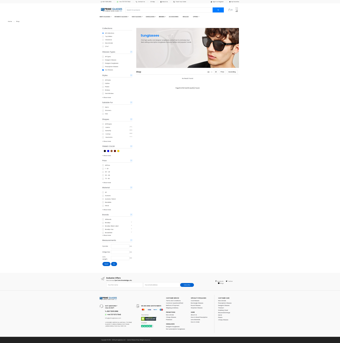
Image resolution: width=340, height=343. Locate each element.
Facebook (220, 281)
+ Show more (106, 97)
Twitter (230, 281)
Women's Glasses (121, 17)
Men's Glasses (105, 17)
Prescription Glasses (225, 303)
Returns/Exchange (224, 313)
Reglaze (186, 17)
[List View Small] (211, 72)
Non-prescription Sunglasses (175, 329)
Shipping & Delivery (172, 308)
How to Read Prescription (199, 317)
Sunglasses (150, 17)
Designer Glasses (224, 305)
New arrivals (170, 315)
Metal (220, 315)
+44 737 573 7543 (124, 2)
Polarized (169, 320)
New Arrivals (222, 301)
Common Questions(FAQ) (174, 303)
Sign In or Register (218, 2)
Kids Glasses (136, 17)
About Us (165, 2)
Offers (195, 17)
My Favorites (235, 2)
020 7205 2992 (106, 2)
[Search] (218, 9)
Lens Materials (195, 320)
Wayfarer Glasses (196, 308)
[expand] (131, 222)
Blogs (222, 283)
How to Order (195, 322)
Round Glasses (196, 305)
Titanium (221, 308)
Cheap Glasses (171, 317)
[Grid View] (208, 72)
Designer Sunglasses (173, 327)
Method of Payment (172, 305)
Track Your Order (181, 2)
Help (153, 2)
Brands (162, 17)
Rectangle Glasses (197, 303)
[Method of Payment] (143, 309)
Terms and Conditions (173, 301)
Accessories (173, 17)
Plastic (220, 317)
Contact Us (141, 2)
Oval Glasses (195, 301)
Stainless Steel (223, 310)
